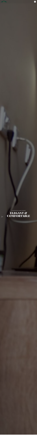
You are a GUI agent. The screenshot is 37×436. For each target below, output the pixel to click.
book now (18, 220)
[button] (2, 216)
